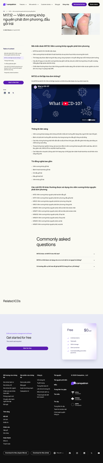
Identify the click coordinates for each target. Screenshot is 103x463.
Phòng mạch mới (8, 396)
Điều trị (5, 441)
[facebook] (70, 453)
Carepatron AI (24, 391)
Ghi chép (6, 433)
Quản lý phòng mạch (26, 388)
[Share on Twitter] (13, 93)
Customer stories (46, 4)
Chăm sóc (6, 427)
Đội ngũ (5, 404)
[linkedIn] (84, 453)
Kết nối (5, 416)
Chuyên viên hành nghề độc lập (8, 400)
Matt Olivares (8, 30)
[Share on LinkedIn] (5, 93)
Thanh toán (6, 444)
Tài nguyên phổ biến (60, 380)
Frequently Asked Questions (11, 72)
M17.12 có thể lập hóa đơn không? (12, 58)
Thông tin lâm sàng (9, 60)
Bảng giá (57, 4)
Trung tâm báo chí (42, 386)
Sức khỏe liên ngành (9, 388)
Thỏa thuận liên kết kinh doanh (43, 396)
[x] (92, 453)
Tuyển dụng (41, 383)
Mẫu (55, 385)
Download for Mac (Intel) (41, 453)
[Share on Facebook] (9, 93)
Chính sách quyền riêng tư (59, 413)
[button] (59, 453)
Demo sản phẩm (25, 382)
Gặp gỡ (5, 430)
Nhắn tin (5, 422)
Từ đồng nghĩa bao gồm (10, 63)
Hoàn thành (7, 438)
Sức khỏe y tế (7, 385)
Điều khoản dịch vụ (43, 392)
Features (22, 4)
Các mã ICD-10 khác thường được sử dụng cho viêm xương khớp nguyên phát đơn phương (13, 68)
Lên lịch (5, 419)
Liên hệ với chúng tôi (43, 389)
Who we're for (33, 4)
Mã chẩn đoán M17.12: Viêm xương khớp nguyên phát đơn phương (12, 54)
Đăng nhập (66, 4)
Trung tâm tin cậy (59, 406)
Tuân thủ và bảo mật (60, 409)
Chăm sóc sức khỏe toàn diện (9, 392)
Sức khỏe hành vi (8, 382)
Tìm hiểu (57, 394)
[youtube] (99, 453)
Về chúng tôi (41, 380)
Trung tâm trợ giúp (60, 389)
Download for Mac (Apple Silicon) (16, 453)
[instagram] (77, 453)
